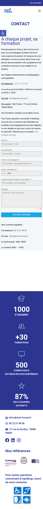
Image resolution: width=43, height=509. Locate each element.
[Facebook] (7, 440)
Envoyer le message (21, 215)
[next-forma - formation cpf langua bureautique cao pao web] (8, 11)
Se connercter (35, 3)
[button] (3, 33)
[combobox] (4, 173)
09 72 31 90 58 (21, 83)
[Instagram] (19, 440)
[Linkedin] (13, 440)
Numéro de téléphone (9, 170)
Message (4, 189)
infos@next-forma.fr (20, 417)
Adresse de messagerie (10, 160)
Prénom (4, 140)
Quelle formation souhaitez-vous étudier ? (16, 179)
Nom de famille (7, 150)
